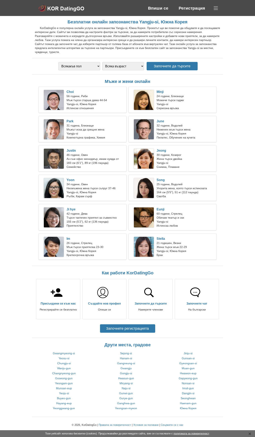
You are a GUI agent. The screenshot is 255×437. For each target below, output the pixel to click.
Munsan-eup (64, 388)
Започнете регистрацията (127, 328)
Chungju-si (64, 363)
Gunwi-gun (126, 393)
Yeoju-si (64, 393)
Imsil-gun (188, 388)
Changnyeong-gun (64, 373)
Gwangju (126, 368)
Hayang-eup (64, 403)
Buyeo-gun (64, 398)
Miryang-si (126, 383)
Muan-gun (188, 368)
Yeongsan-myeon (126, 408)
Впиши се (158, 8)
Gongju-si (126, 373)
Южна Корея (188, 408)
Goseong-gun (64, 378)
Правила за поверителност (115, 424)
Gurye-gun (126, 398)
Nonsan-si (188, 383)
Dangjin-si (188, 393)
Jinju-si (188, 353)
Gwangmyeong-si (64, 353)
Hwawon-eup (188, 373)
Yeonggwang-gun (64, 408)
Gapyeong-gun (188, 378)
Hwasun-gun (126, 378)
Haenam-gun (188, 403)
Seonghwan (188, 398)
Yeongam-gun (64, 383)
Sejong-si (126, 353)
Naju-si (126, 388)
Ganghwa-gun (126, 403)
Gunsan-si (188, 358)
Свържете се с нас (172, 424)
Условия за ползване (146, 424)
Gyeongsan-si (188, 363)
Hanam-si (126, 358)
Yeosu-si (64, 358)
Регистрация (192, 8)
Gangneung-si (126, 363)
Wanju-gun (64, 368)
